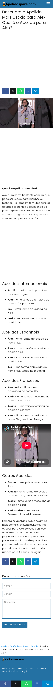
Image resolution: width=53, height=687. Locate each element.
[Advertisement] (26, 57)
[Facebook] (5, 91)
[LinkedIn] (28, 91)
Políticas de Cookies (12, 668)
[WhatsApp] (20, 91)
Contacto (28, 668)
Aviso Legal (21, 671)
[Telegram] (35, 91)
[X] (13, 91)
